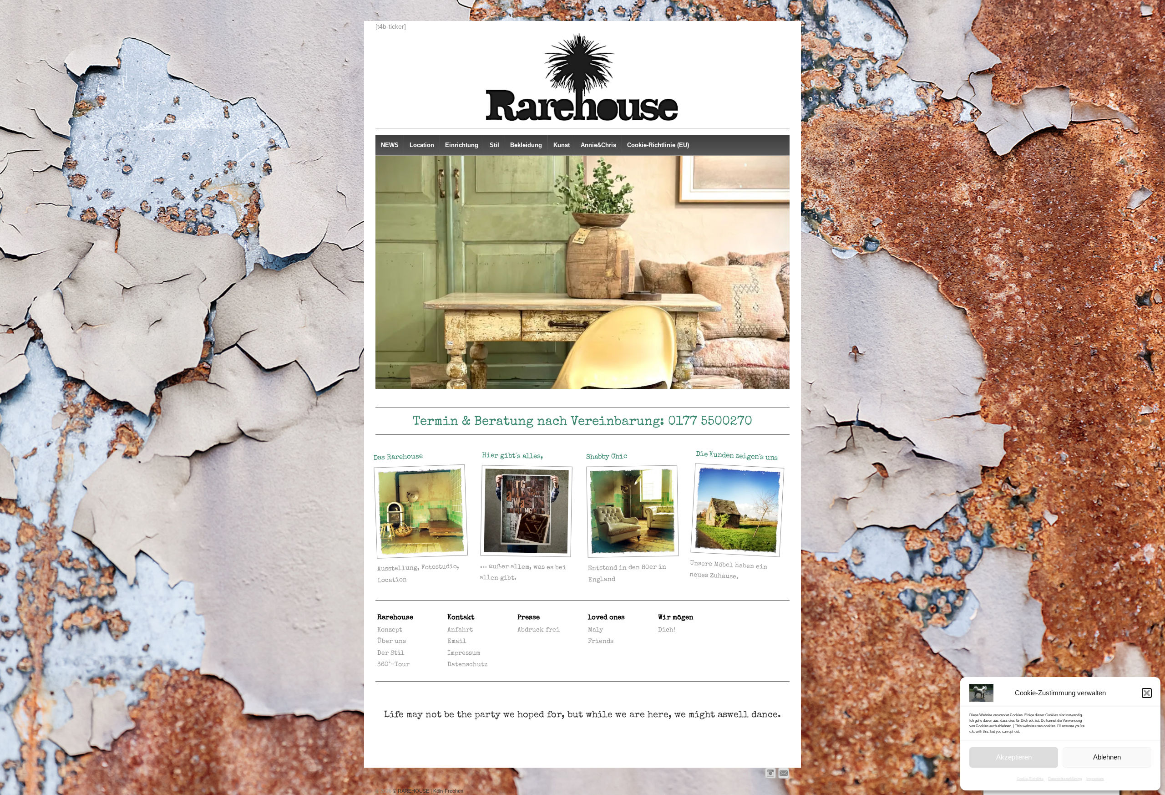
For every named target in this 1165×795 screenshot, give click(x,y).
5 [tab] (593, 398)
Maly (595, 630)
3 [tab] (572, 398)
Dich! (666, 630)
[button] (1146, 693)
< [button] (386, 272)
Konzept (389, 630)
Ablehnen (1107, 757)
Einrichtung (461, 145)
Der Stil (391, 653)
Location (422, 145)
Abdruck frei (538, 630)
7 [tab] (614, 398)
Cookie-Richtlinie (1030, 779)
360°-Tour (393, 665)
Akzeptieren (1014, 757)
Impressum (1095, 779)
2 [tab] (561, 398)
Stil (494, 145)
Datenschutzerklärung (1065, 779)
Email (456, 641)
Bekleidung (526, 145)
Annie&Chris (598, 145)
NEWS (390, 145)
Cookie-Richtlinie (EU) (658, 145)
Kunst (561, 145)
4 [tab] (582, 398)
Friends (600, 641)
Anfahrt (460, 630)
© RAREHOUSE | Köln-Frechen (427, 791)
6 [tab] (603, 398)
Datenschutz (467, 665)
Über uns (391, 641)
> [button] (779, 272)
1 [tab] (551, 398)
